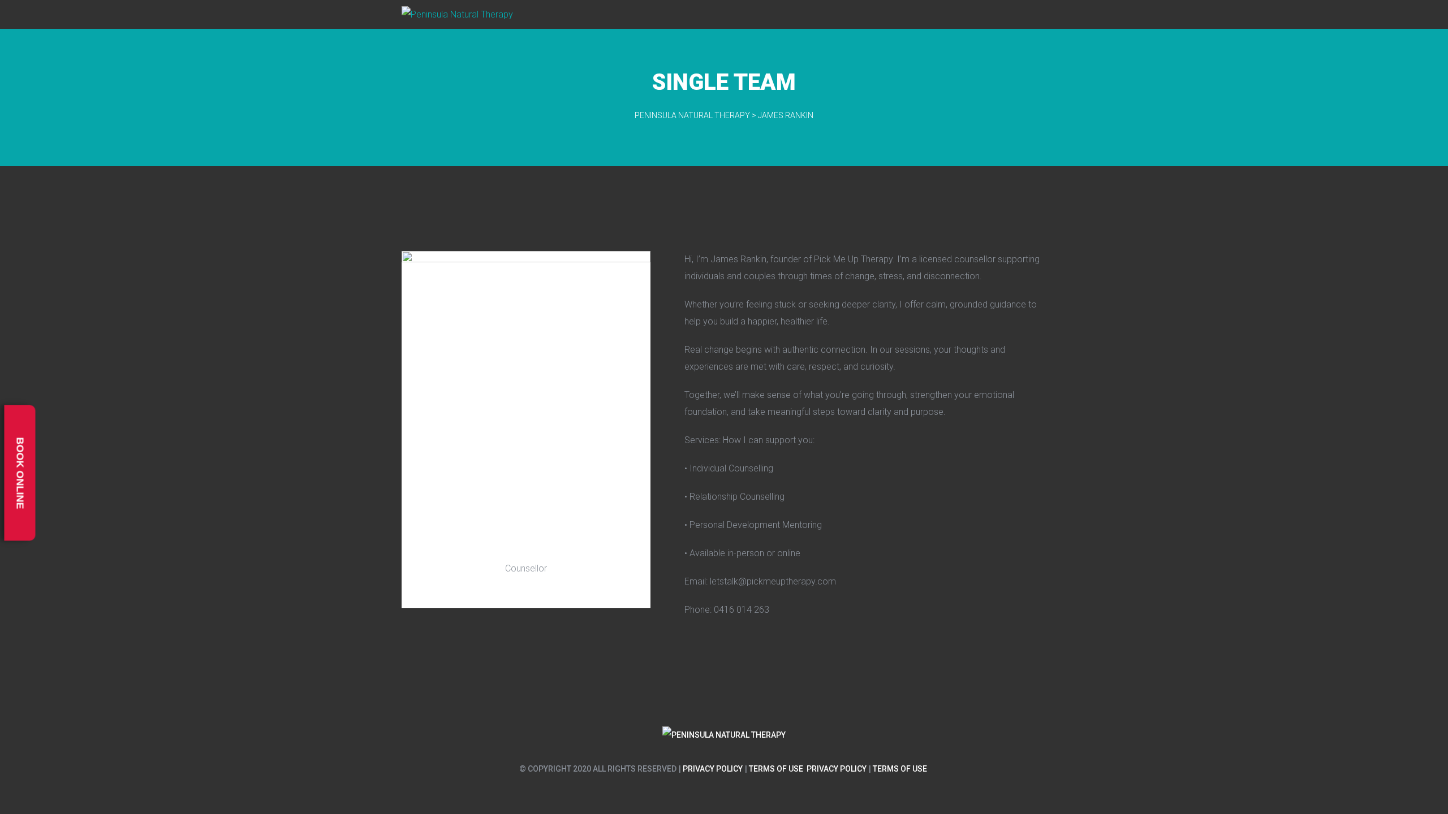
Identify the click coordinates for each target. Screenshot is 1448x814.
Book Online (20, 473)
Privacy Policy (713, 768)
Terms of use (776, 768)
